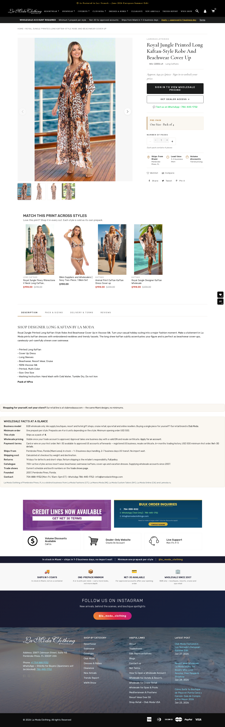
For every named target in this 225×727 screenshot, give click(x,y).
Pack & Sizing (54, 312)
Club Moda (193, 426)
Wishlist (154, 173)
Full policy (112, 459)
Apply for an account (150, 439)
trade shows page (79, 468)
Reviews (106, 312)
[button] (127, 111)
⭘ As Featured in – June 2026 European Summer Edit (112, 3)
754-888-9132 (34, 477)
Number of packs (157, 135)
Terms (202, 20)
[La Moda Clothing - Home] (25, 11)
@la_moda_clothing (171, 559)
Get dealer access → (175, 99)
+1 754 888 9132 (39, 662)
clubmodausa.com (73, 407)
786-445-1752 (86, 477)
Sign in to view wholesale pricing (175, 88)
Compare (169, 173)
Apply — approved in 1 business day (178, 20)
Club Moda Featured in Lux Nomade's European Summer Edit (187, 647)
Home (20, 29)
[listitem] (40, 257)
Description (29, 312)
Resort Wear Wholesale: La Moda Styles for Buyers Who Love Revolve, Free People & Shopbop (187, 670)
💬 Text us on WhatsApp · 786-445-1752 (175, 107)
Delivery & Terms (81, 312)
